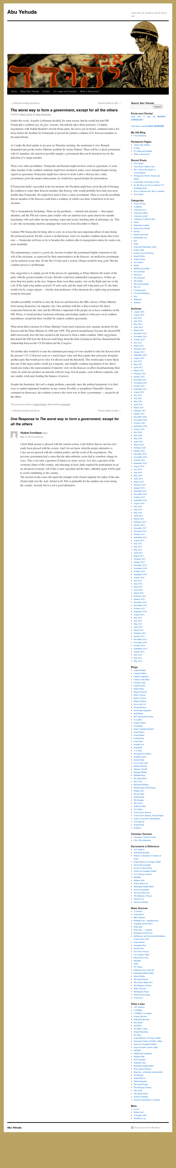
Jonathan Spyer (140, 756)
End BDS (138, 1025)
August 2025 (139, 311)
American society (141, 215)
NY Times (138, 966)
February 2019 (140, 484)
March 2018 (139, 518)
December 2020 (140, 416)
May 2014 (138, 660)
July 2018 (138, 506)
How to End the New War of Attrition (149, 191)
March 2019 (139, 481)
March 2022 (139, 370)
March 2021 (139, 407)
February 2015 (140, 633)
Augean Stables (140, 673)
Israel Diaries (139, 732)
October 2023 (139, 339)
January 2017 (139, 562)
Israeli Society (139, 259)
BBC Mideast (139, 917)
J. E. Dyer (138, 750)
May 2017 (138, 549)
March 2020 (139, 444)
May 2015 (138, 623)
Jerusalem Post (140, 945)
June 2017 (138, 546)
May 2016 (138, 586)
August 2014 (139, 651)
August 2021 (139, 392)
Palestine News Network (144, 969)
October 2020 (139, 422)
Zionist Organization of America (147, 1099)
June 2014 (138, 657)
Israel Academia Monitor (144, 728)
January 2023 (139, 351)
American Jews (140, 209)
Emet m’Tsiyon (140, 698)
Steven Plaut (139, 793)
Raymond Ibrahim (141, 784)
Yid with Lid (139, 821)
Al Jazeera (138, 911)
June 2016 (138, 583)
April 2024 (138, 327)
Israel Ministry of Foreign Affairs (147, 861)
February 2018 (140, 521)
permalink (65, 404)
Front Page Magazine (142, 710)
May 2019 (138, 475)
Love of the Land (141, 762)
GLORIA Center (140, 1028)
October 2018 (139, 497)
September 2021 (140, 389)
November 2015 (140, 605)
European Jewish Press (143, 932)
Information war (140, 237)
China (136, 222)
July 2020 (138, 432)
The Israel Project (141, 979)
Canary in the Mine (141, 679)
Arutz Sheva (139, 914)
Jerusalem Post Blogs (142, 753)
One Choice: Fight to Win (144, 166)
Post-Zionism (139, 271)
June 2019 (138, 472)
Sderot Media (139, 976)
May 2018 (138, 512)
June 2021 (138, 398)
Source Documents (141, 889)
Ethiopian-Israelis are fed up (25, 102)
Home (14, 91)
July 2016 (138, 580)
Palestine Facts (140, 1062)
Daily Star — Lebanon (143, 929)
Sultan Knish (139, 796)
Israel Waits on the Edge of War (146, 181)
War (135, 296)
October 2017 (139, 534)
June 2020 (138, 435)
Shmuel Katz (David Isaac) (145, 787)
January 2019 (139, 487)
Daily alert (138, 926)
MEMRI (137, 877)
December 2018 (140, 490)
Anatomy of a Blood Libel (144, 219)
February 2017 (140, 558)
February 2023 (140, 348)
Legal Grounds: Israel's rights (146, 1047)
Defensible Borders (142, 852)
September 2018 (140, 500)
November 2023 (140, 336)
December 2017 (140, 528)
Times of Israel (140, 988)
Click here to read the (147, 126)
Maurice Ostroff (140, 769)
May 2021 (138, 401)
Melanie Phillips (140, 772)
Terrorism (138, 274)
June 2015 (138, 620)
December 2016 (140, 565)
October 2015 (139, 608)
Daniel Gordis (139, 685)
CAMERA (138, 1010)
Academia (138, 206)
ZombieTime (139, 824)
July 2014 (138, 654)
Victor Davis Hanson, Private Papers (149, 815)
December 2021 (140, 379)
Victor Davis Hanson (142, 812)
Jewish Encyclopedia (142, 864)
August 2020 (139, 429)
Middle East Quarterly (143, 1053)
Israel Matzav (139, 735)
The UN (137, 287)
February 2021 (140, 410)
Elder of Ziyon (140, 694)
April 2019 (138, 478)
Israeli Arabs (139, 249)
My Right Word (140, 778)
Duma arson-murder (142, 228)
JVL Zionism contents (143, 874)
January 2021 (139, 413)
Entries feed (138, 1112)
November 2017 (140, 531)
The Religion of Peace (143, 895)
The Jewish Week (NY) (143, 982)
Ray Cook (138, 781)
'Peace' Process (140, 203)
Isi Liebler (138, 719)
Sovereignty (139, 1075)
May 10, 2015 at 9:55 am (31, 436)
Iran (135, 240)
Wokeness (138, 299)
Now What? (139, 163)
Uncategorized (139, 290)
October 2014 (139, 645)
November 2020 (140, 419)
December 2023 (140, 333)
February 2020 (140, 447)
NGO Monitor (140, 1059)
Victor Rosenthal (43, 114)
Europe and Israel (141, 234)
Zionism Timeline (141, 902)
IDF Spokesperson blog (143, 716)
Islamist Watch (140, 722)
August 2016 (139, 577)
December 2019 (140, 453)
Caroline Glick (140, 682)
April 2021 (138, 404)
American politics (141, 212)
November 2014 (140, 642)
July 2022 (138, 361)
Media (136, 265)
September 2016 (140, 574)
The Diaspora (139, 277)
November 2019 (140, 456)
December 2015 (140, 602)
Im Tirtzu (137, 1034)
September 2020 (140, 426)
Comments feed (140, 1115)
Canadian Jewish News (143, 923)
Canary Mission (140, 1016)
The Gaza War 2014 (142, 892)
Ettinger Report (140, 701)
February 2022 (140, 373)
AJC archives (139, 849)
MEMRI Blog (139, 775)
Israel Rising (139, 738)
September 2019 (140, 463)
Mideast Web (139, 880)
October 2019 (139, 460)
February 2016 (140, 596)
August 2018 (139, 503)
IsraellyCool (139, 744)
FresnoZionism (140, 135)
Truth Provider (140, 806)
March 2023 (139, 345)
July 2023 (138, 342)
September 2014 (140, 648)
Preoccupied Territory (142, 1068)
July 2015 (138, 617)
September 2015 (140, 611)
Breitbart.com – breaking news (146, 920)
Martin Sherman (140, 766)
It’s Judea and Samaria (64, 91)
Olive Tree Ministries (142, 840)
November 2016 (140, 568)
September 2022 (140, 355)
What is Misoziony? (90, 91)
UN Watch (138, 809)
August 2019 (139, 466)
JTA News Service (141, 951)
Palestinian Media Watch (144, 886)
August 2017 (139, 540)
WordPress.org (140, 1118)
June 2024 (138, 321)
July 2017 (138, 543)
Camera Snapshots (141, 676)
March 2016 (139, 592)
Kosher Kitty (139, 759)
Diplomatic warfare (141, 225)
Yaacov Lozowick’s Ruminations (147, 818)
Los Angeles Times (142, 954)
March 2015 (139, 630)
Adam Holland (140, 670)
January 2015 (139, 636)
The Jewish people (141, 283)
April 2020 (138, 441)
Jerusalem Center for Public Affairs (148, 1041)
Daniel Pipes (139, 688)
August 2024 (139, 314)
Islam (136, 243)
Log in (136, 1109)
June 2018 (138, 509)
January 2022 (139, 376)
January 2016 (139, 599)
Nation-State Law (141, 883)
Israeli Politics (40, 404)
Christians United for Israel (145, 837)
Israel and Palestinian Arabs (145, 246)
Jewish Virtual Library (143, 868)
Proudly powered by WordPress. (147, 1127)
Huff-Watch (138, 713)
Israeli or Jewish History (144, 253)
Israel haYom (139, 942)
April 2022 (138, 367)
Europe (137, 231)
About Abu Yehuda (29, 91)
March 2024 (139, 330)
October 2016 (139, 571)
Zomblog (137, 827)
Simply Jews (139, 790)
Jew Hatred (138, 262)
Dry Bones (138, 1022)
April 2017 (138, 552)
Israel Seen (138, 741)
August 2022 (139, 358)
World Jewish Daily (142, 994)
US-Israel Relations (142, 293)
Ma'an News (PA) (141, 957)
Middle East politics (142, 268)
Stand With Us (140, 1078)
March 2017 (139, 555)
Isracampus (138, 725)
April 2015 (138, 626)
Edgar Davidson (140, 691)
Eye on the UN (140, 704)
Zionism (137, 302)
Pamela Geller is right (109, 102)
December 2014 (140, 639)
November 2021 (140, 382)
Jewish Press (139, 948)
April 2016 (138, 589)
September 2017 (140, 537)
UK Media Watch (141, 1093)
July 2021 (138, 395)
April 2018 (138, 515)
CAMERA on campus (143, 1013)
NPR (136, 963)
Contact (46, 91)
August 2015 (139, 614)
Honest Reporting (141, 1031)
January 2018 (139, 524)
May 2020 (138, 438)
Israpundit (138, 747)
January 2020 (139, 450)
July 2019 (138, 469)
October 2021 (139, 385)
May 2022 (138, 364)
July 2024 (138, 317)
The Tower (138, 803)
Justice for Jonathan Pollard (145, 871)
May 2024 (138, 324)
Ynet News (138, 997)
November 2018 (140, 494)
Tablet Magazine (140, 1081)
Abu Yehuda (22, 11)
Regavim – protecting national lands (148, 1071)
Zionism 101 (139, 898)
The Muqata (139, 800)
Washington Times (141, 991)
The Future (138, 280)
